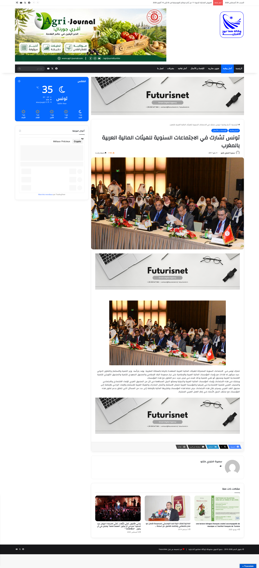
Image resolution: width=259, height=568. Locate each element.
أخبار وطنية (227, 68)
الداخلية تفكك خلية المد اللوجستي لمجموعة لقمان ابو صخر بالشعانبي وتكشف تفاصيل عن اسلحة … (168, 525)
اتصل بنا (160, 68)
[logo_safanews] (231, 24)
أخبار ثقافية (182, 68)
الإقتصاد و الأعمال (197, 68)
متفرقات (170, 68)
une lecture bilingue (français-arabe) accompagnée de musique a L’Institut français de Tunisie (218, 525)
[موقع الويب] (220, 466)
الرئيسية (239, 68)
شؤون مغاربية (213, 68)
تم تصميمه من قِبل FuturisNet (170, 549)
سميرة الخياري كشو (228, 152)
